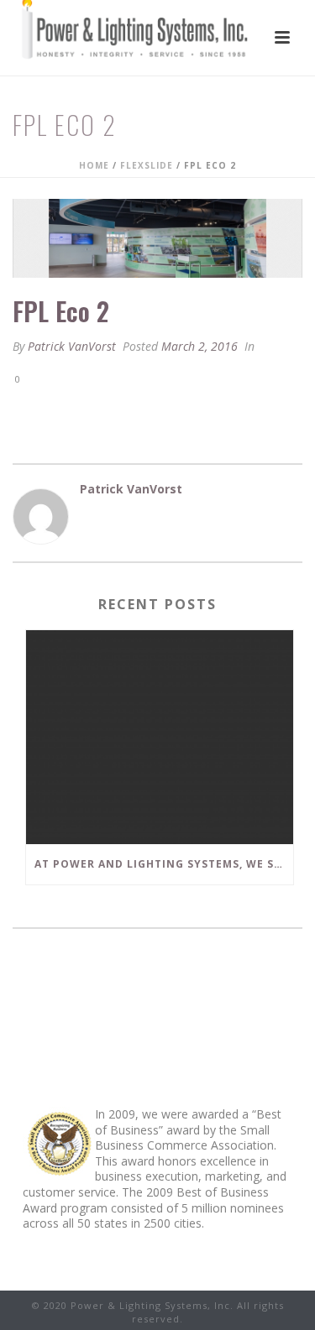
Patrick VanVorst (72, 346)
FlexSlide (146, 165)
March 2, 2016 (199, 346)
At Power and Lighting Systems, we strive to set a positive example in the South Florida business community (163, 864)
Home (94, 165)
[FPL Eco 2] (157, 238)
